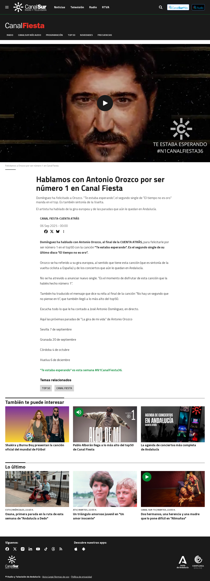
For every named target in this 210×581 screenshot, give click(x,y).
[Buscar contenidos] (161, 7)
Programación (54, 35)
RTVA (105, 7)
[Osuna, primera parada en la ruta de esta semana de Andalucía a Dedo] (37, 489)
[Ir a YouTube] (38, 549)
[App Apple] (76, 549)
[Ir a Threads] (54, 549)
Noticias (59, 7)
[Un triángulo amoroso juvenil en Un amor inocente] (105, 489)
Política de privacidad (81, 576)
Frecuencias (105, 35)
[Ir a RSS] (61, 549)
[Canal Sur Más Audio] (198, 7)
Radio (93, 7)
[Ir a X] (15, 549)
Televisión (77, 7)
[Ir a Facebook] (7, 549)
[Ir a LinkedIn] (31, 549)
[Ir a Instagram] (23, 549)
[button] (105, 103)
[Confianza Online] (198, 562)
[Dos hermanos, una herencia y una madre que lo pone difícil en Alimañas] (173, 489)
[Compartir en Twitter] (52, 231)
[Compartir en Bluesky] (58, 231)
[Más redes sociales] (64, 231)
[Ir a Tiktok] (46, 549)
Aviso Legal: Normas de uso (55, 576)
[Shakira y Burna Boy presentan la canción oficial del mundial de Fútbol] (37, 424)
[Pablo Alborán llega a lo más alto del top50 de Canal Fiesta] (105, 424)
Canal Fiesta (64, 388)
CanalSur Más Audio (29, 35)
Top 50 (71, 35)
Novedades (86, 35)
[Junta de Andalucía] (182, 562)
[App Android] (84, 549)
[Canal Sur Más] (178, 7)
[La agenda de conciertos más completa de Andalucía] (173, 424)
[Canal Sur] (29, 7)
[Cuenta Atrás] (38, 23)
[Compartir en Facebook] (46, 231)
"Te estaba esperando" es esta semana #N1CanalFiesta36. (81, 370)
